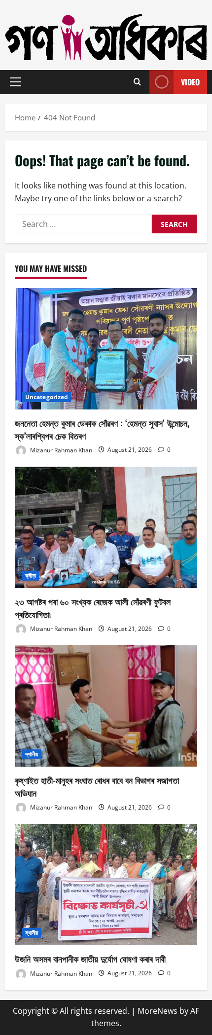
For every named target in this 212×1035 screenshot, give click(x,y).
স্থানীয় (31, 754)
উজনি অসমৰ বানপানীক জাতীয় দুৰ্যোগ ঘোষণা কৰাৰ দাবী (90, 958)
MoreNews (157, 1010)
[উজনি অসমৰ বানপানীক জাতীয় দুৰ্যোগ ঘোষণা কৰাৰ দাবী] (106, 885)
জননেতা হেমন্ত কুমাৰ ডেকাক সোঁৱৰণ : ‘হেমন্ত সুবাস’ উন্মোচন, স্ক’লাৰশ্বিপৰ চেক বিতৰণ (102, 429)
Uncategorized (46, 397)
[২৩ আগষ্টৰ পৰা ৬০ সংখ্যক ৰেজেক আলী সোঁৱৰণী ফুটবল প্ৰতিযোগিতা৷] (106, 528)
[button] (15, 82)
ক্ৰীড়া (30, 575)
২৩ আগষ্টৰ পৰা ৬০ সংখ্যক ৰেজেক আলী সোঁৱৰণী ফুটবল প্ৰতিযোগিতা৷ (93, 607)
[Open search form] (137, 82)
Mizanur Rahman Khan (60, 449)
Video (190, 82)
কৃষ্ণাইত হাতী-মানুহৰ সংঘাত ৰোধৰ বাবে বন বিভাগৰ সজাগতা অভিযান (97, 786)
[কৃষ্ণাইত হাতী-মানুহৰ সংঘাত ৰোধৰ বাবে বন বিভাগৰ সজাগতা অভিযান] (106, 706)
